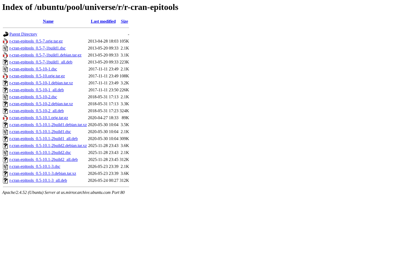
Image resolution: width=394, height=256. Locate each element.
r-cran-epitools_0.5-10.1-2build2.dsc (40, 152)
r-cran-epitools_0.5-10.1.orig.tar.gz (38, 117)
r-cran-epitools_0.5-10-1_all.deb (36, 90)
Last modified (103, 21)
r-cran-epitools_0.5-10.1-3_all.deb (38, 180)
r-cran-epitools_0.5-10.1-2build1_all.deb (43, 138)
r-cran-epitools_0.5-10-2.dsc (33, 97)
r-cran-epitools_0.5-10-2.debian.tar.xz (41, 103)
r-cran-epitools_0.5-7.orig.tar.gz (36, 41)
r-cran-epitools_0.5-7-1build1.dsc (37, 48)
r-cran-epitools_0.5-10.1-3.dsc (34, 166)
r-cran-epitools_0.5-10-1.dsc (33, 69)
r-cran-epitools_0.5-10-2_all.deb (36, 110)
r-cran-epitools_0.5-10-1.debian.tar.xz (41, 83)
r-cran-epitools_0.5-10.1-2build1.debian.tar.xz (48, 124)
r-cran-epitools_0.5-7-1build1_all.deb (40, 62)
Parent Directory (23, 34)
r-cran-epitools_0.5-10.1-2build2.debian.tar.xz (48, 145)
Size (124, 21)
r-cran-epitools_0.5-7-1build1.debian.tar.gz (45, 55)
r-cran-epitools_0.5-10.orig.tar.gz (37, 76)
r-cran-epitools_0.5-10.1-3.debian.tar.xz (42, 173)
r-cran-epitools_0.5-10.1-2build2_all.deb (43, 159)
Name (48, 21)
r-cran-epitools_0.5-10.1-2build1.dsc (40, 131)
